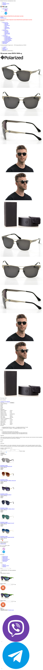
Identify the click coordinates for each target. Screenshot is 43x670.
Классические (7, 25)
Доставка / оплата (6, 565)
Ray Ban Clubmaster (8, 40)
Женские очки (5, 557)
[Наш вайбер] (16, 641)
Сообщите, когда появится (5, 401)
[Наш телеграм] (16, 668)
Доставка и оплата (6, 3)
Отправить (12, 402)
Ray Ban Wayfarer (8, 39)
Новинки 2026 (7, 33)
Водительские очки (6, 559)
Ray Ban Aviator (7, 36)
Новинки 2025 (7, 28)
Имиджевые (5, 561)
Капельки (6, 24)
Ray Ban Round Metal (8, 38)
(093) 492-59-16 (5, 8)
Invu (5, 29)
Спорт (6, 26)
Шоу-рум (4, 2)
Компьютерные (5, 560)
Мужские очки (5, 556)
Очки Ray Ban (5, 558)
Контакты (4, 4)
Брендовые (7, 23)
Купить (2, 468)
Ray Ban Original (7, 37)
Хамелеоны (7, 27)
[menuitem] (23, 26)
